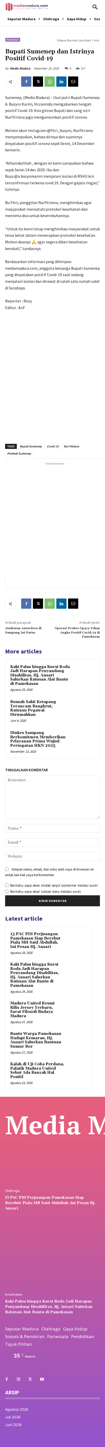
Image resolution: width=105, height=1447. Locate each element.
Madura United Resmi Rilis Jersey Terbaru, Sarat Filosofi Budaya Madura (32, 1010)
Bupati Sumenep (31, 446)
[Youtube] (41, 1379)
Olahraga (12, 1190)
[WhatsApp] (50, 81)
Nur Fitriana (71, 446)
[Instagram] (18, 1379)
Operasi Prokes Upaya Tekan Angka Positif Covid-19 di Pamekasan (77, 632)
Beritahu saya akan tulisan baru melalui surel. (46, 891)
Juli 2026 (12, 1417)
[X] (38, 81)
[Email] (73, 81)
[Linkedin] (61, 81)
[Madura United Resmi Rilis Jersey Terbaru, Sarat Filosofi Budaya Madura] (77, 1010)
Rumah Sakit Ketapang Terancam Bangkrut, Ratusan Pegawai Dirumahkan (33, 708)
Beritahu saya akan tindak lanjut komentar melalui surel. (54, 885)
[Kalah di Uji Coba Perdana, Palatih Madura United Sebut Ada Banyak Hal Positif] (77, 1071)
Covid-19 (53, 446)
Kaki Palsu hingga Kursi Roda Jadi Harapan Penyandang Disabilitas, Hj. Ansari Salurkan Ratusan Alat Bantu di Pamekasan (40, 675)
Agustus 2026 (16, 1409)
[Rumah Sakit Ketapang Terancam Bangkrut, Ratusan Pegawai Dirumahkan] (84, 710)
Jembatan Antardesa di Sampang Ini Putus (23, 630)
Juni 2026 (13, 1424)
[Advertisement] (52, 374)
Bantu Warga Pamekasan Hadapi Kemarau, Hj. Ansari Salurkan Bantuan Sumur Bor (35, 1040)
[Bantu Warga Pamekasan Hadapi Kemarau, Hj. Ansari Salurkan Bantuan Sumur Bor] (77, 1041)
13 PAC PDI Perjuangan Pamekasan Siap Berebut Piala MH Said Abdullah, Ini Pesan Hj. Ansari (35, 940)
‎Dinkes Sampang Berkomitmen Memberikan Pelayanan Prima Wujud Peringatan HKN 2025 (37, 739)
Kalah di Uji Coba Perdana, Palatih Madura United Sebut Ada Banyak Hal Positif (37, 1070)
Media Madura (20, 68)
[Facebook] (26, 81)
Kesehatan (13, 39)
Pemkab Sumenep (19, 453)
